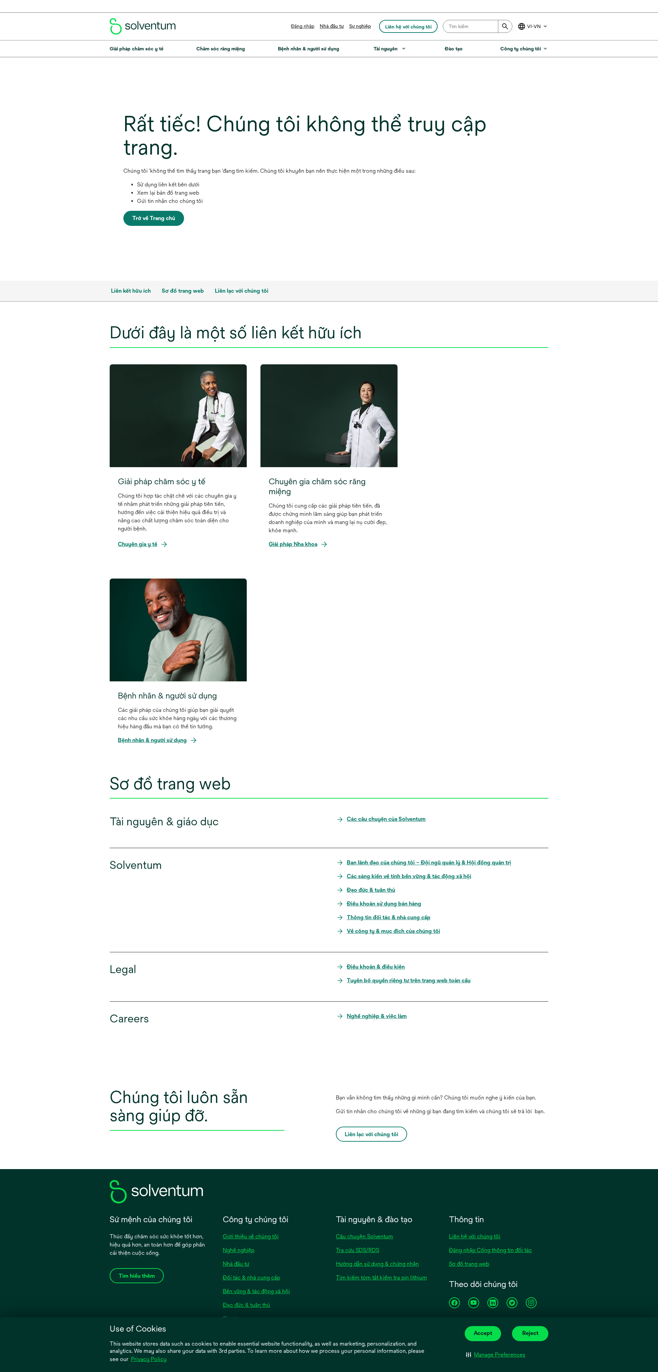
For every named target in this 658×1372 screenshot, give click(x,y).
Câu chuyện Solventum (364, 1236)
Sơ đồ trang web (469, 1264)
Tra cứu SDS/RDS (357, 1250)
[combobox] (477, 26)
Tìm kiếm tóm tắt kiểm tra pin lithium (381, 1277)
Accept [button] (483, 1333)
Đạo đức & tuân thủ (246, 1305)
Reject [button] (530, 1333)
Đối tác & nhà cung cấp (251, 1277)
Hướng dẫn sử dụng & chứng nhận (377, 1264)
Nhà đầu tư (332, 26)
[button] (496, 1354)
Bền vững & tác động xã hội (256, 1291)
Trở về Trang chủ (153, 218)
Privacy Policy (149, 1360)
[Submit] (505, 26)
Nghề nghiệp (238, 1250)
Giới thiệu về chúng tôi (251, 1236)
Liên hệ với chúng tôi (474, 1236)
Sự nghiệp (360, 26)
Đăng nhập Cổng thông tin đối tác (490, 1250)
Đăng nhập (302, 26)
